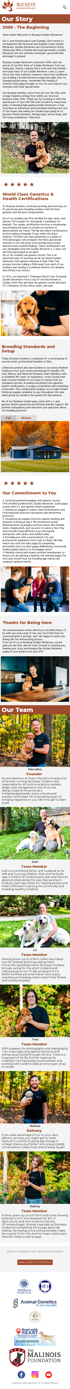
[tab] (8, 418)
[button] (65, 7)
